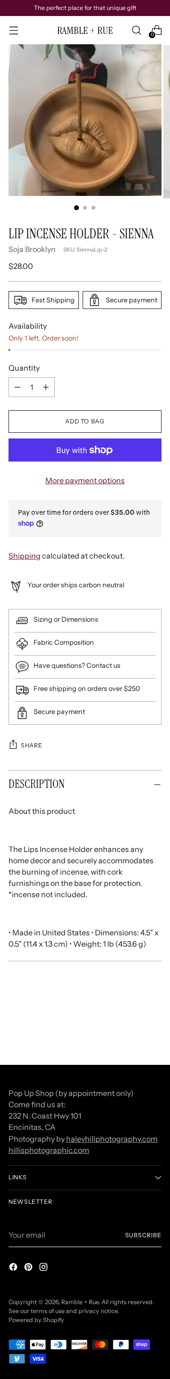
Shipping (24, 555)
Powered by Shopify (36, 1319)
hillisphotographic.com (48, 1150)
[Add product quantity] (17, 387)
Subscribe (143, 1235)
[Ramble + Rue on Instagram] (44, 1268)
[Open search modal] (136, 30)
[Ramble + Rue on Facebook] (14, 1268)
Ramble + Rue (80, 1302)
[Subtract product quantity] (45, 387)
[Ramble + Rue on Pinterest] (29, 1268)
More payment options (85, 480)
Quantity (24, 368)
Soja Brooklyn (32, 249)
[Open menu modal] (13, 30)
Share (31, 745)
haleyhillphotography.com (112, 1139)
